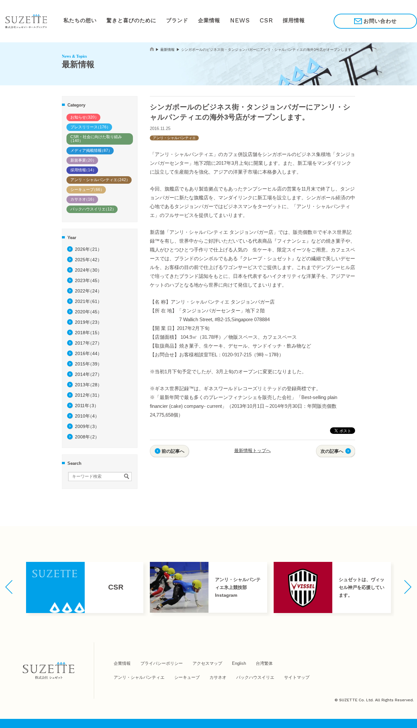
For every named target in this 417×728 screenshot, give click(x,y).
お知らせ (84, 117)
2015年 (88, 363)
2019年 (88, 322)
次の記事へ (332, 451)
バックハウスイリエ (93, 209)
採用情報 (284, 20)
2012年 (88, 395)
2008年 (87, 436)
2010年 (87, 416)
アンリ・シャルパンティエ (100, 180)
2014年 (88, 374)
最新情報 (167, 49)
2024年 (88, 270)
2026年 (88, 249)
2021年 (88, 301)
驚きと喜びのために (128, 20)
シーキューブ (87, 189)
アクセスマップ (207, 663)
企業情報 (202, 20)
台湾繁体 (264, 663)
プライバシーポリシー (161, 663)
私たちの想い (79, 20)
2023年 (88, 280)
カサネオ (83, 199)
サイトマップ (296, 677)
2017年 (88, 343)
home (152, 49)
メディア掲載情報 (91, 150)
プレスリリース (90, 127)
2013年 (88, 384)
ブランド (171, 20)
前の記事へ (173, 451)
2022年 (88, 290)
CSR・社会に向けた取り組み (95, 139)
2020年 (88, 311)
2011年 (87, 405)
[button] (9, 587)
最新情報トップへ (252, 450)
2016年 (88, 353)
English (239, 663)
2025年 (88, 259)
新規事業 (83, 160)
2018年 (88, 332)
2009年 (87, 426)
